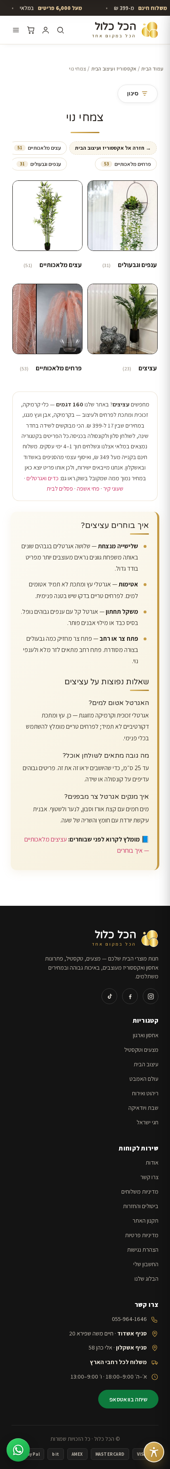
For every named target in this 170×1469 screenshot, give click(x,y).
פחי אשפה (88, 488)
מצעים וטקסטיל (141, 1049)
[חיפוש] (60, 30)
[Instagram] (150, 996)
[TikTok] (109, 996)
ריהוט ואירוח (145, 1093)
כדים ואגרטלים (42, 478)
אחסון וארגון (145, 1035)
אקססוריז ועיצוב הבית (114, 68)
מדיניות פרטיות (141, 1235)
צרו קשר (149, 1177)
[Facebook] (130, 996)
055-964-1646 (129, 1319)
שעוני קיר (113, 488)
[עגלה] (30, 30)
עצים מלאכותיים (39, 147)
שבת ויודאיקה (143, 1107)
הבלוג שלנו (146, 1278)
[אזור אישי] (45, 30)
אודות (152, 1162)
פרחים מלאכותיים (127, 164)
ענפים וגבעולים (40, 164)
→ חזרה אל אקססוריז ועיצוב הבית (113, 147)
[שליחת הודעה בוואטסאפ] (18, 1450)
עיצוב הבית (146, 1064)
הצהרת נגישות (142, 1249)
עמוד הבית (152, 68)
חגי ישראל (147, 1122)
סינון (132, 93)
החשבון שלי (145, 1264)
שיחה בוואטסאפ (128, 1399)
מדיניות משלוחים (139, 1191)
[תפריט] (16, 30)
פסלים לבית (60, 488)
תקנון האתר (145, 1220)
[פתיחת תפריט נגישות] (154, 1452)
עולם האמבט (144, 1078)
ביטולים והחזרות (140, 1206)
